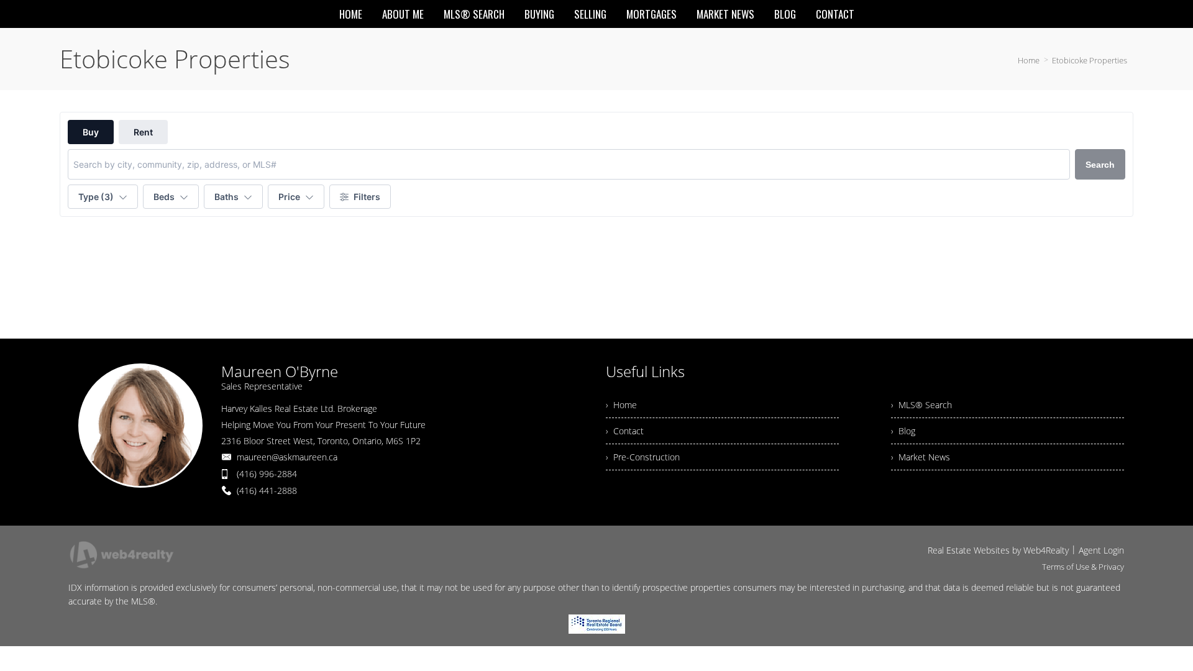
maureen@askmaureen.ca (287, 457)
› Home (621, 405)
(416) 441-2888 (267, 490)
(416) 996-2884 (267, 474)
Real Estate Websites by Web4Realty (998, 550)
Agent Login (1101, 550)
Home (1029, 60)
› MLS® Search (921, 405)
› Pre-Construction (643, 457)
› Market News (920, 457)
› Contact (625, 431)
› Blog (903, 431)
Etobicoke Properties (1089, 60)
